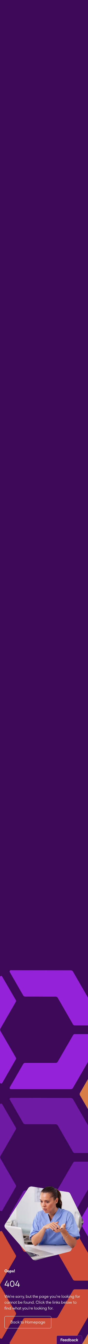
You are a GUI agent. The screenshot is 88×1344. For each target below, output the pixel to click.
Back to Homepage (28, 1322)
